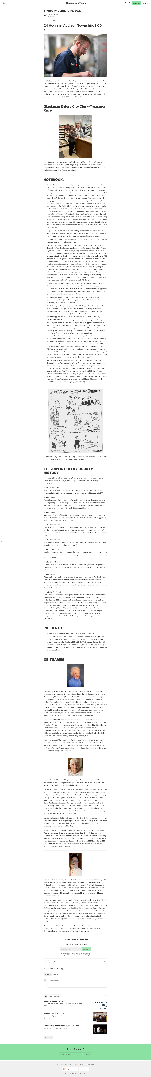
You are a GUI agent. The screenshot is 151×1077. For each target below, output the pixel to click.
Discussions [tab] (57, 996)
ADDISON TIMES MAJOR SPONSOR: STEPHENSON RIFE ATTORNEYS (64, 1003)
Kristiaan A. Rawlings (57, 1030)
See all (47, 1038)
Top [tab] (46, 996)
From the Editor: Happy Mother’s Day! (55, 1028)
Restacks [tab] (55, 974)
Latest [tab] (50, 996)
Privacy (76, 1064)
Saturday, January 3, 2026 (54, 1001)
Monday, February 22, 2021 (54, 1013)
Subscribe (136, 3)
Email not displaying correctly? (53, 1016)
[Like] (45, 20)
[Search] (125, 3)
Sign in (145, 3)
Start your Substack (71, 1069)
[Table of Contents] (2, 538)
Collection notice (89, 1064)
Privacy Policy (88, 955)
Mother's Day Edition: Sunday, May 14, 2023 (61, 1026)
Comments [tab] (48, 974)
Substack (66, 1073)
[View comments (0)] (49, 20)
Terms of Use (84, 953)
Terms (81, 1064)
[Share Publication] (129, 3)
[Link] (41, 27)
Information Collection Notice (75, 955)
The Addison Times (53, 14)
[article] (75, 1004)
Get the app (84, 1069)
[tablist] (51, 974)
